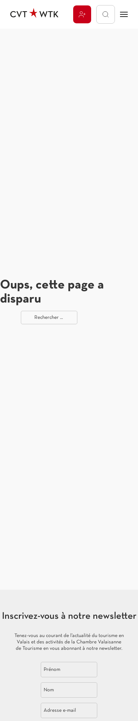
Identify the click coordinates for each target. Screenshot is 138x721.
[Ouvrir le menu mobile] (124, 14)
